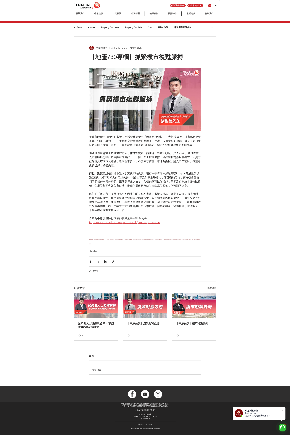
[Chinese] (219, 0)
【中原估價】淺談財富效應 (143, 323)
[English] (221, 0)
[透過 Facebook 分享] (90, 261)
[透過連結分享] (112, 261)
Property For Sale (133, 27)
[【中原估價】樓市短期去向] (194, 305)
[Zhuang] (222, 0)
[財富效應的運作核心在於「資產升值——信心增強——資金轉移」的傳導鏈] (145, 305)
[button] (172, 13)
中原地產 (141, 424)
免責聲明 (157, 429)
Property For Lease (110, 27)
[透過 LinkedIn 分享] (105, 261)
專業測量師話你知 (182, 27)
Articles (91, 27)
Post (150, 27)
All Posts (78, 27)
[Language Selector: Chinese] (212, 5)
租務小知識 (163, 27)
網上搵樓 (149, 424)
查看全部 (212, 287)
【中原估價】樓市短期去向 (192, 323)
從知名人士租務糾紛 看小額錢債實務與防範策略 (96, 325)
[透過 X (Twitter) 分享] (98, 261)
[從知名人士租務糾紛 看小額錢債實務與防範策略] (96, 305)
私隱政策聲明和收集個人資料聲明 (141, 429)
